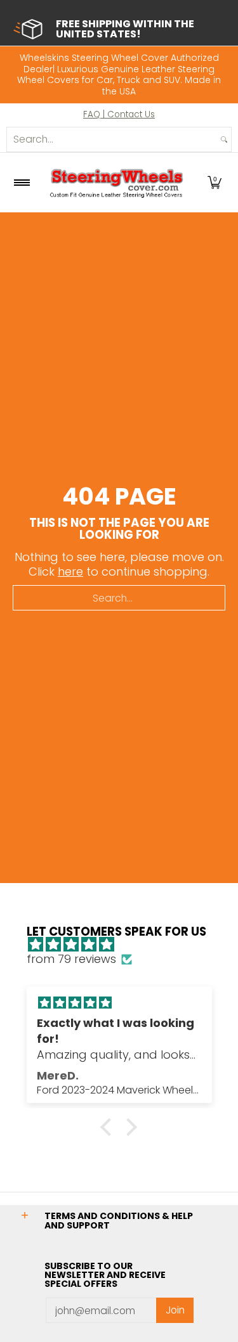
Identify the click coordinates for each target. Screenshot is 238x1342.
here (70, 571)
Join (175, 1310)
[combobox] (112, 139)
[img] (126, 945)
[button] (214, 182)
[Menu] (21, 182)
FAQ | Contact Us (119, 114)
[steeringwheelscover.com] (117, 182)
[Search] (224, 139)
